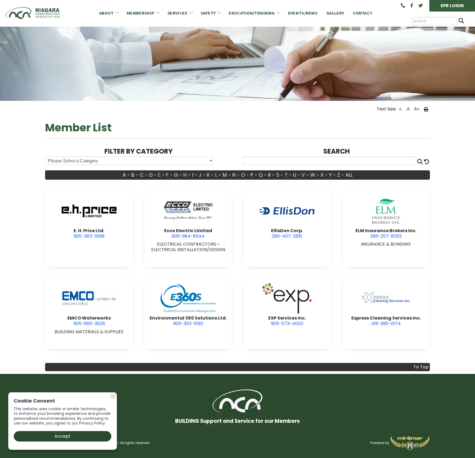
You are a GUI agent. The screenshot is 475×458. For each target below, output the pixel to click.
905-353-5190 (188, 321)
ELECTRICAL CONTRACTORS (187, 244)
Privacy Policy (92, 423)
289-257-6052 (385, 233)
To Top (421, 367)
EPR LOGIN (452, 5)
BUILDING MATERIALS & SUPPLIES (89, 332)
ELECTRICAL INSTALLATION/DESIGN (188, 249)
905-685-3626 (89, 321)
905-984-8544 (188, 233)
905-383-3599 (89, 233)
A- (400, 109)
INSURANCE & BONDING (386, 244)
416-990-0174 (386, 321)
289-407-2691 (287, 233)
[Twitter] (420, 6)
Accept (62, 436)
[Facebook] (411, 6)
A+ (416, 109)
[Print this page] (426, 109)
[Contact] (403, 6)
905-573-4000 (287, 321)
